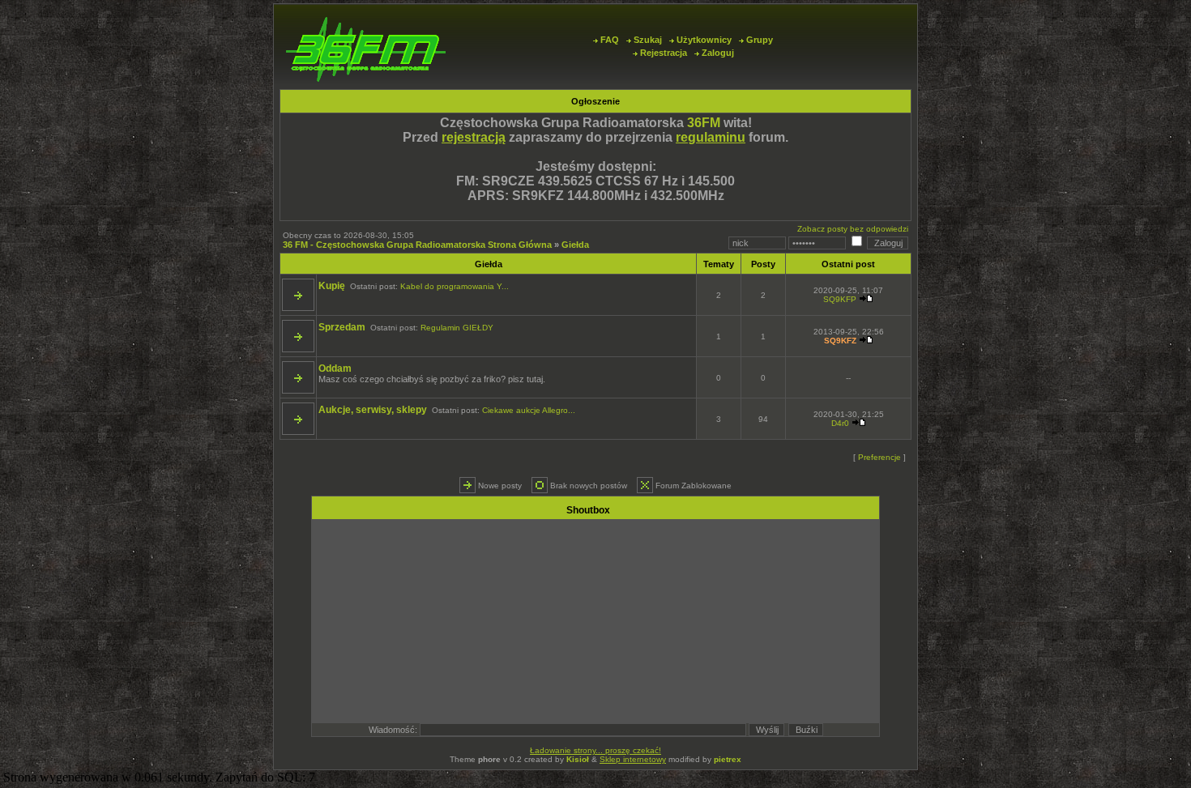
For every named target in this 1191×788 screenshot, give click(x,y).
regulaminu (710, 137)
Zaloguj (718, 53)
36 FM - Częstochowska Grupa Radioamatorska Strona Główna (417, 244)
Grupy (759, 40)
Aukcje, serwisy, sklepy (372, 409)
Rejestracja (663, 53)
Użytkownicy (704, 40)
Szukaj (648, 40)
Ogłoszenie (595, 101)
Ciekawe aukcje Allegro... (528, 410)
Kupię (331, 286)
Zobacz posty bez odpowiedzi (852, 228)
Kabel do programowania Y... (454, 286)
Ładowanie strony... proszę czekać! (595, 750)
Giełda (575, 244)
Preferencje (879, 457)
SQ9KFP (839, 299)
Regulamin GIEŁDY (456, 327)
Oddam (335, 368)
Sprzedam (341, 327)
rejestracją (474, 137)
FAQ (609, 40)
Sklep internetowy (633, 759)
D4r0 (840, 423)
